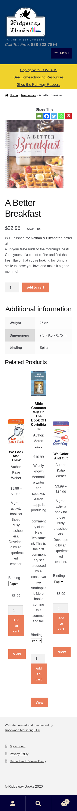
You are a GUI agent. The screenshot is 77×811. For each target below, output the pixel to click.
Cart (59, 800)
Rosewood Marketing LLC (22, 730)
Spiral (44, 347)
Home (14, 95)
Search (38, 803)
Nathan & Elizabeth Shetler (51, 238)
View (17, 654)
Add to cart (35, 287)
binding (14, 578)
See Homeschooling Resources (38, 77)
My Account (13, 803)
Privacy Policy (19, 753)
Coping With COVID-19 (38, 70)
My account (17, 746)
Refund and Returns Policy (28, 761)
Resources (28, 95)
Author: (16, 467)
